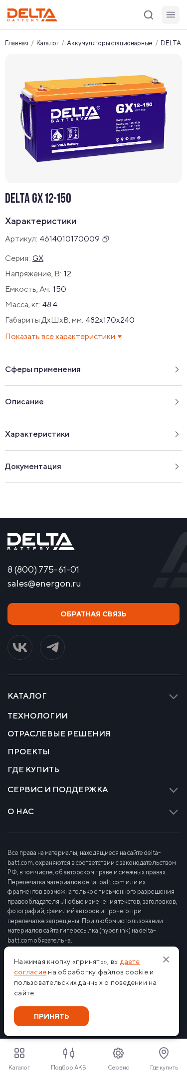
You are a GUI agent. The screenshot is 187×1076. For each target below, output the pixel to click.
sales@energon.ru (44, 583)
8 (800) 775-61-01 (43, 569)
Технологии (37, 716)
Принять (51, 1016)
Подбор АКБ (68, 1067)
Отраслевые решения (59, 734)
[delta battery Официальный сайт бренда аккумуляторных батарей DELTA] (32, 14)
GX (37, 258)
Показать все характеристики (60, 336)
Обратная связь (93, 614)
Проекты (28, 752)
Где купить (33, 770)
